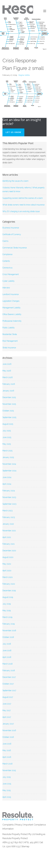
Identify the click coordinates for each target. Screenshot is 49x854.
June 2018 (6, 650)
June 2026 (6, 364)
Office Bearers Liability (11, 314)
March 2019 (7, 617)
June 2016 (6, 744)
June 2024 (6, 477)
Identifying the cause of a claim (15, 181)
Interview (6, 288)
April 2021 (6, 537)
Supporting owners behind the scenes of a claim (22, 198)
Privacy (18, 824)
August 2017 (7, 697)
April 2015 (6, 797)
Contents (6, 261)
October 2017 (8, 684)
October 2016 (8, 737)
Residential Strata (9, 334)
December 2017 (9, 677)
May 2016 (6, 750)
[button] (45, 11)
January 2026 (8, 391)
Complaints (8, 824)
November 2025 (9, 404)
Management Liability (11, 308)
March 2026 (7, 377)
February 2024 (8, 491)
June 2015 (6, 784)
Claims (5, 241)
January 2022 (8, 524)
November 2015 (9, 770)
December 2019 (9, 590)
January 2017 (8, 724)
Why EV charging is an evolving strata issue (21, 211)
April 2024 (6, 484)
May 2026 (6, 371)
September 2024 (9, 471)
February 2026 (8, 384)
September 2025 (9, 417)
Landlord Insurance (10, 294)
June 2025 (6, 437)
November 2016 (9, 730)
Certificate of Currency (11, 234)
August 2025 (7, 424)
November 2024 (9, 464)
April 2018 (6, 657)
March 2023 (7, 511)
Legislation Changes (10, 301)
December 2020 (9, 550)
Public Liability (8, 328)
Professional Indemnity (12, 321)
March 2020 (7, 577)
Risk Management (10, 341)
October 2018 (8, 637)
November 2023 (9, 497)
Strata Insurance (9, 348)
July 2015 (6, 777)
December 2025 (9, 397)
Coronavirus (7, 268)
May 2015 (6, 790)
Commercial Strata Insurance (14, 248)
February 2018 (8, 670)
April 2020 (6, 570)
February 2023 (8, 517)
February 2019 (8, 624)
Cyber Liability (8, 281)
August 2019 (7, 597)
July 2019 (6, 604)
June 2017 (6, 704)
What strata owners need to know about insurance (23, 205)
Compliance (7, 254)
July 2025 (6, 431)
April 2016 (6, 757)
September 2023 (9, 504)
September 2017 (9, 690)
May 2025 (6, 444)
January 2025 (8, 457)
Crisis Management (10, 274)
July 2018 (6, 644)
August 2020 (7, 557)
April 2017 (6, 717)
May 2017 (6, 710)
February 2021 (8, 544)
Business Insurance (10, 228)
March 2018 (7, 664)
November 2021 (9, 531)
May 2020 (6, 564)
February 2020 (8, 584)
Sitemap (25, 846)
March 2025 (7, 451)
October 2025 (8, 411)
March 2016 (7, 764)
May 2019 (6, 610)
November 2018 (9, 630)
